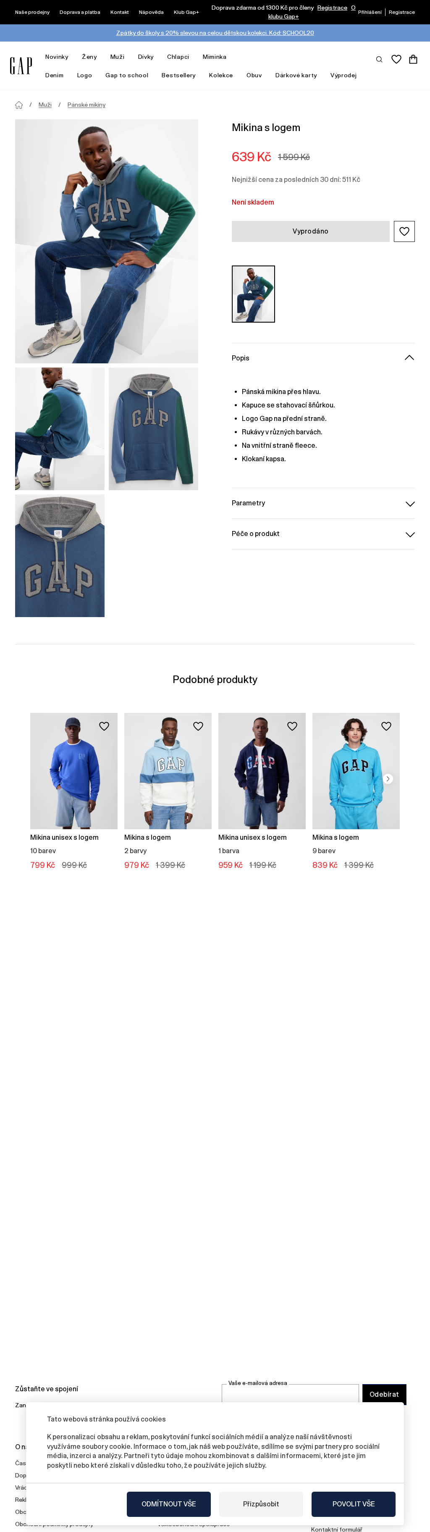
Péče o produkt (256, 534)
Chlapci (178, 56)
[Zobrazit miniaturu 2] (153, 429)
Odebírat (384, 1394)
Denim (54, 75)
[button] (404, 231)
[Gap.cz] (21, 65)
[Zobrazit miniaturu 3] (60, 555)
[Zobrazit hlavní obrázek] (106, 241)
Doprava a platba (80, 12)
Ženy (89, 56)
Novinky (56, 56)
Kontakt (119, 12)
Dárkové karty (296, 75)
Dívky (146, 56)
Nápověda (151, 12)
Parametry (248, 503)
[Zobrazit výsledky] (379, 58)
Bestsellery (179, 75)
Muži (117, 56)
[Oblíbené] (396, 59)
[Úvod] (19, 105)
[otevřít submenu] (72, 57)
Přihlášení (370, 12)
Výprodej (343, 75)
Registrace (332, 7)
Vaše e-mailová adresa (257, 1383)
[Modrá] (253, 294)
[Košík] (413, 59)
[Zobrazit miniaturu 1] (60, 429)
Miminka (215, 56)
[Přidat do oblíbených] (104, 726)
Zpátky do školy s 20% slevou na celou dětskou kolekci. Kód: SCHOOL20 (215, 32)
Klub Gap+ (186, 12)
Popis (240, 358)
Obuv (254, 75)
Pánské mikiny (86, 104)
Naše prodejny (32, 12)
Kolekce (221, 75)
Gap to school (126, 75)
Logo (84, 75)
